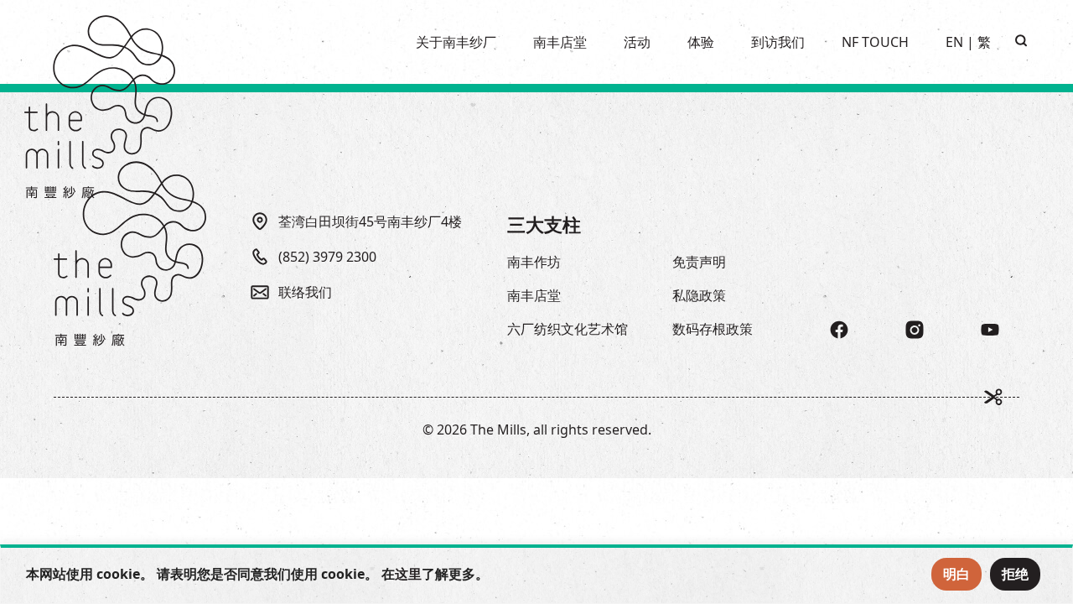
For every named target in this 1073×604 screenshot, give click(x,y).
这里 (408, 574)
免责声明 (699, 262)
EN (954, 42)
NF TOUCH (875, 42)
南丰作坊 (534, 262)
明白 (956, 574)
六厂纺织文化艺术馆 (567, 329)
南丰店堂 (534, 295)
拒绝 (1015, 574)
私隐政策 (699, 295)
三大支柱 (544, 224)
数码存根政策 (712, 329)
